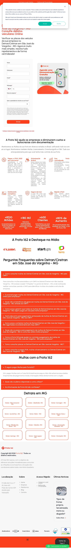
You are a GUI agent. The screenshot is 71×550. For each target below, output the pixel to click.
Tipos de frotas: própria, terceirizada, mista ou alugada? (62, 506)
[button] (35, 274)
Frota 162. (19, 453)
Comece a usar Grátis (26, 2)
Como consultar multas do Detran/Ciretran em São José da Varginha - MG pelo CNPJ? (35, 274)
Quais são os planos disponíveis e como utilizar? (24, 382)
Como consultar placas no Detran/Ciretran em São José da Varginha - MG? (34, 344)
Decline (59, 23)
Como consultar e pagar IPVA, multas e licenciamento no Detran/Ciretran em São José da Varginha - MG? (34, 350)
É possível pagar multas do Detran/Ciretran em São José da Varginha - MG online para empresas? (33, 296)
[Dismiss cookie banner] (65, 6)
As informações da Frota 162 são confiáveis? (22, 387)
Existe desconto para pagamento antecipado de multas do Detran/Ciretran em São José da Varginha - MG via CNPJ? (35, 317)
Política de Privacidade (44, 2)
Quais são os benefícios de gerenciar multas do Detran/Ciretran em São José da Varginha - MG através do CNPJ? (35, 303)
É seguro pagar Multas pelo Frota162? (20, 367)
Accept (45, 23)
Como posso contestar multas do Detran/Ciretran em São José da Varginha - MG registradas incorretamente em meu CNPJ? (34, 324)
